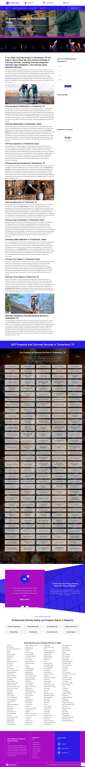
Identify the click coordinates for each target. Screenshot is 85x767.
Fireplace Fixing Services (28, 536)
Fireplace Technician (75, 525)
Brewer (8, 659)
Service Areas (33, 8)
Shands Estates (66, 649)
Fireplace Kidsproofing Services (59, 505)
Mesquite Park (47, 654)
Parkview (46, 692)
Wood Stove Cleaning (74, 531)
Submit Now (68, 86)
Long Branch (28, 717)
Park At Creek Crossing (49, 686)
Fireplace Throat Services (12, 441)
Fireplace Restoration (12, 382)
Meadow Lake (28, 724)
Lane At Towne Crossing (31, 713)
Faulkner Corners (29, 661)
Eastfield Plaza (10, 720)
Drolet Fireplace (12, 492)
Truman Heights (66, 692)
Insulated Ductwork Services (74, 542)
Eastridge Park (10, 722)
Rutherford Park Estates (50, 722)
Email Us (67, 2)
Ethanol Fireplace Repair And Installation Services (59, 422)
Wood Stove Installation (59, 531)
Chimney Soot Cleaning (12, 376)
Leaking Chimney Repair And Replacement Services (28, 447)
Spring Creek (65, 658)
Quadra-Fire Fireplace (75, 481)
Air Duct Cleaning (27, 509)
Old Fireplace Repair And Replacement (59, 394)
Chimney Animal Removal (59, 498)
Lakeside (27, 711)
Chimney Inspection (59, 366)
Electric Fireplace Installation (27, 422)
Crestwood (9, 710)
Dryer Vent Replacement (43, 520)
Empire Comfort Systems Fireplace (12, 498)
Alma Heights (10, 647)
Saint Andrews (47, 724)
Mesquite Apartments (49, 650)
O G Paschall (47, 670)
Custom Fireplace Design (27, 458)
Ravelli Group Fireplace (43, 498)
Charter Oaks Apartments (13, 686)
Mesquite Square (48, 658)
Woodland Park (66, 719)
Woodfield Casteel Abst (68, 717)
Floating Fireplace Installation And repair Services (59, 548)
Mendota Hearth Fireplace (43, 486)
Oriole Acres (47, 679)
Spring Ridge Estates (67, 661)
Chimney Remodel (59, 542)
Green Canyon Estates (30, 675)
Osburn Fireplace (43, 481)
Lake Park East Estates (31, 708)
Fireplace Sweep (43, 410)
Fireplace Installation (59, 376)
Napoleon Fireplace (43, 476)
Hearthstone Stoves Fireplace (74, 492)
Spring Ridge (65, 659)
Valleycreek (65, 695)
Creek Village (10, 708)
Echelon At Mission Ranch (31, 645)
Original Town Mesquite (49, 677)
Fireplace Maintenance (28, 531)
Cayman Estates (11, 681)
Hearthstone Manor (30, 679)
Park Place (46, 690)
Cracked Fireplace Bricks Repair (43, 548)
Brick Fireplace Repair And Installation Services (12, 548)
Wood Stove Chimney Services (12, 537)
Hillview (27, 697)
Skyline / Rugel (66, 654)
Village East (65, 699)
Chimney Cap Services (27, 399)
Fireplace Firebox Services (43, 435)
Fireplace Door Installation (43, 428)
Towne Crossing (66, 684)
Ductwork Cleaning (59, 525)
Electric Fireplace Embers (59, 458)
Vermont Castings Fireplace (75, 476)
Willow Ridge (65, 713)
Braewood (9, 658)
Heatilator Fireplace (27, 476)
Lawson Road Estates (30, 715)
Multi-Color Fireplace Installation (43, 464)
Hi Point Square (29, 683)
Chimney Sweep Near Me (43, 525)
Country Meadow (11, 701)
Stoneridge (65, 666)
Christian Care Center (12, 688)
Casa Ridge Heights (11, 672)
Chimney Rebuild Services (27, 504)
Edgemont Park (29, 647)
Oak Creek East (47, 672)
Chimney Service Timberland (15, 37)
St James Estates (66, 663)
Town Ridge (65, 681)
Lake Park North (29, 710)
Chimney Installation (74, 371)
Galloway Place (29, 670)
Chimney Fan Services (74, 404)
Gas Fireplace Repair (43, 416)
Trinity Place (65, 688)
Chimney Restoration (12, 394)
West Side (64, 706)
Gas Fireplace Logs (75, 434)
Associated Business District (14, 649)
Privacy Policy (35, 757)
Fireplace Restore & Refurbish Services (27, 548)
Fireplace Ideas (12, 525)
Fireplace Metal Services (12, 434)
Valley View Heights (67, 693)
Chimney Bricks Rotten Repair (59, 447)
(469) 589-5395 (74, 8)
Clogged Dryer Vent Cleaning (12, 515)
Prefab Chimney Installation (43, 505)
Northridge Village (48, 666)
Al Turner (9, 645)
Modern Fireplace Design (12, 458)
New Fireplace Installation (75, 376)
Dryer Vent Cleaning (75, 504)
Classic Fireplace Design (75, 452)
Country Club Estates (12, 697)
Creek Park (9, 706)
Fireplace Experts (75, 515)
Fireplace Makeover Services (43, 542)
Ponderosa (46, 710)
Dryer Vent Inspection (75, 509)
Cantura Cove (10, 668)
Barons (9, 650)
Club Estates (10, 690)
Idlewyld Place (28, 701)
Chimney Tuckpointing (75, 388)
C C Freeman (10, 665)
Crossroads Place (11, 711)
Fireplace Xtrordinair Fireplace (74, 486)
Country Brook (10, 695)
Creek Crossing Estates (12, 704)
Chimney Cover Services (59, 399)
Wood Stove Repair (43, 531)
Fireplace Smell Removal (12, 452)
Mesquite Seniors (48, 656)
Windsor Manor (66, 715)
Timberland (65, 675)
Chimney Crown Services (12, 399)
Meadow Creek (29, 720)
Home (6, 8)
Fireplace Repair (43, 376)
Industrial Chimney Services (75, 441)
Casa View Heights (11, 675)
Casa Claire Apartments (13, 670)
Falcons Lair (28, 658)
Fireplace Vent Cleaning (59, 410)
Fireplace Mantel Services (74, 548)
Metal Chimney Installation (12, 389)
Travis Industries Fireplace (59, 492)
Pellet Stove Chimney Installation (43, 458)
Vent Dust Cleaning (59, 509)
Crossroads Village (11, 713)
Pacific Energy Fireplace (28, 486)
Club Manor (10, 692)
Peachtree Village (48, 697)
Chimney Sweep (12, 366)
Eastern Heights (11, 719)
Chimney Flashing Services (12, 410)
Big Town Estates (11, 654)
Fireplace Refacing (59, 388)
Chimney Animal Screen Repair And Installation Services (59, 382)
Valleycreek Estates (67, 697)
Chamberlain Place (11, 684)
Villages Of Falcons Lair (68, 702)
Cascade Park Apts (11, 677)
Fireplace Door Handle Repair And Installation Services (59, 428)
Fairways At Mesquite (30, 656)
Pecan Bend (47, 699)
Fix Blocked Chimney (12, 447)
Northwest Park (48, 668)
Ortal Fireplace (59, 486)
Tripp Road (65, 690)
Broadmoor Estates (12, 661)
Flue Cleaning (12, 371)
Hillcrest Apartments (30, 692)
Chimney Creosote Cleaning (28, 376)
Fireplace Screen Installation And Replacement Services (75, 498)
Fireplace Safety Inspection (59, 521)
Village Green (65, 701)
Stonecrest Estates (67, 665)
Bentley (9, 652)
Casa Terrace (10, 674)
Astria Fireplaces (74, 470)
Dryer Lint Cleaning (43, 509)
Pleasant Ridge (47, 708)
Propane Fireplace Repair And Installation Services (12, 428)
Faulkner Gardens (29, 663)
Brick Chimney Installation (75, 382)
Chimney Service (43, 366)
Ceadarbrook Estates (12, 683)
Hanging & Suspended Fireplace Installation (75, 537)
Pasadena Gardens (48, 693)
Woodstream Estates (67, 720)
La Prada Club (28, 704)
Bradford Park (10, 656)
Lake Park (27, 706)
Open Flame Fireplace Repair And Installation (12, 542)
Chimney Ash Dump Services (43, 404)
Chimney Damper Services (27, 404)
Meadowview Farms (49, 647)
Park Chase (46, 688)
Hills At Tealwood (29, 695)
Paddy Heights (47, 681)
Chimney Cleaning (27, 366)
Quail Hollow (47, 711)
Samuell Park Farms (67, 645)
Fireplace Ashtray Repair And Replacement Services (75, 428)
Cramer (9, 702)
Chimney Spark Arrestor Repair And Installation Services (43, 382)
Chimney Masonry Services (28, 410)
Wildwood (64, 710)
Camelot (9, 666)
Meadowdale (47, 645)
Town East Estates (66, 679)
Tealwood (64, 670)
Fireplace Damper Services (59, 435)
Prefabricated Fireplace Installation (75, 422)
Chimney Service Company (59, 515)
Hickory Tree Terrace (30, 686)
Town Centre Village (67, 677)
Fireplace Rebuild (12, 416)
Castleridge (10, 679)
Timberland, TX (65, 752)
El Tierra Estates (29, 652)
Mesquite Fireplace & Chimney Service (63, 764)
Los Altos (27, 719)
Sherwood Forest (66, 650)
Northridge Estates (48, 665)
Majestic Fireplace (59, 476)
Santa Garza (65, 647)
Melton (45, 649)
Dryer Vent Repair (28, 520)
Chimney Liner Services (12, 404)
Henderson (28, 681)
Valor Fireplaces (27, 470)
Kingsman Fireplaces (59, 470)
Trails (63, 686)
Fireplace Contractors (75, 410)
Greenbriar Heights (30, 677)
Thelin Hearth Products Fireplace (28, 498)
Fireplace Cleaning (75, 366)
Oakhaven (46, 675)
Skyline (64, 652)
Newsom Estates (48, 663)
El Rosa (27, 650)
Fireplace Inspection (43, 394)
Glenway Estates (29, 674)
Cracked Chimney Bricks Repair (75, 447)
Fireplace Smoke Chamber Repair (43, 389)
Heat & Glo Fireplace (12, 481)
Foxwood (27, 666)
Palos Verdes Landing (49, 684)
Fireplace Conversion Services (59, 537)
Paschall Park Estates (49, 695)
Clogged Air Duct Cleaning (27, 515)
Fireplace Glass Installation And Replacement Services (27, 428)
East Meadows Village (12, 717)
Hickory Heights (29, 684)
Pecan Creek (47, 701)
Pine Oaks (46, 702)
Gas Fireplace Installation (12, 421)
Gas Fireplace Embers (75, 458)
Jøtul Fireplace (12, 486)
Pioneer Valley (47, 706)
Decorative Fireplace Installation (74, 521)
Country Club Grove (12, 699)
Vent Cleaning (12, 509)
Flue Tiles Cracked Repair (43, 452)
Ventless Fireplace (43, 536)
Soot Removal (43, 371)
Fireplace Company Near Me (12, 531)
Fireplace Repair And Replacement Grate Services (27, 434)
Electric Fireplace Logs (27, 441)
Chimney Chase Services (43, 399)
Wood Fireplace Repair (28, 416)
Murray (46, 661)
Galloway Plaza (29, 672)
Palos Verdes (47, 683)
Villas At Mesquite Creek (68, 704)
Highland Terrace (29, 690)
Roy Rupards (47, 717)
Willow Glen (65, 711)
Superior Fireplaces (12, 470)
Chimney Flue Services (75, 399)
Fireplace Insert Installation (12, 505)
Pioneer (46, 704)
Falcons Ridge (28, 659)
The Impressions (66, 672)
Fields (26, 665)
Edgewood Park (29, 649)
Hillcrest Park (28, 693)
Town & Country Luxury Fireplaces (43, 470)
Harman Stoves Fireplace (27, 481)
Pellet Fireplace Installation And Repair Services (59, 464)
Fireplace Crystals (28, 464)
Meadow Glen (28, 722)
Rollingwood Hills (48, 715)
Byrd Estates (10, 663)
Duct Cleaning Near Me (28, 525)
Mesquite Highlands (49, 652)
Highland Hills (28, 688)
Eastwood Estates (11, 724)
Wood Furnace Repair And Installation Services (43, 422)
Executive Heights (29, 654)
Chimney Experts (12, 520)
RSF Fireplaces (12, 476)
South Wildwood (66, 656)
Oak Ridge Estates (48, 674)
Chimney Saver (75, 394)
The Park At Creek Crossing (69, 674)
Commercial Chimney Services (43, 441)
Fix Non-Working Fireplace (27, 382)
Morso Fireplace (43, 492)
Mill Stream (46, 659)
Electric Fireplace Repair (59, 416)
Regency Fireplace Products (75, 464)
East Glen (9, 715)
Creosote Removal (28, 371)
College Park (10, 693)
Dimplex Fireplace (59, 481)
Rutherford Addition (49, 720)
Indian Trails (28, 702)
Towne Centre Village (67, 683)
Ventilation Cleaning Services (28, 542)
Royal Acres (47, 719)
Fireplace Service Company (43, 515)
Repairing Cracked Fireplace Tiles (43, 447)
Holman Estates (29, 699)
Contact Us (43, 8)
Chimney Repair (59, 371)
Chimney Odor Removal (28, 452)
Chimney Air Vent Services (12, 464)
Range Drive (47, 713)
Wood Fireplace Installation (75, 416)
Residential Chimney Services (59, 441)
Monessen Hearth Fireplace (28, 492)
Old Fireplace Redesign (59, 452)
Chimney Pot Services (59, 404)
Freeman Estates (29, 668)
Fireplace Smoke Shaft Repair (28, 389)
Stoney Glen (65, 668)
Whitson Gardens (66, 708)
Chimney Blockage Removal (28, 394)
